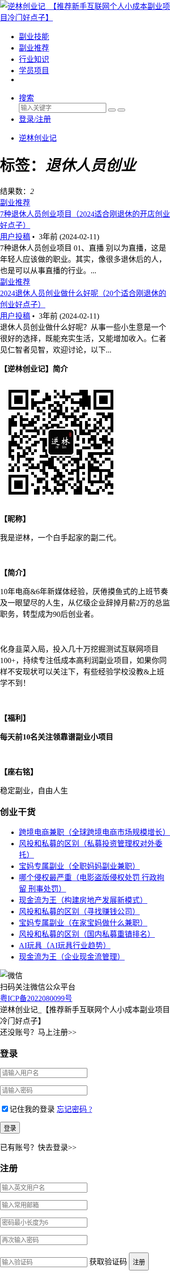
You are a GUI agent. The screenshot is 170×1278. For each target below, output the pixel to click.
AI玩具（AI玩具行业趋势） (64, 946)
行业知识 (34, 59)
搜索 (26, 98)
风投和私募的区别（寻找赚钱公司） (79, 912)
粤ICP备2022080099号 (36, 998)
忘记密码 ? (74, 1109)
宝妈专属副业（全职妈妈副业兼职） (79, 866)
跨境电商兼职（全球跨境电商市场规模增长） (94, 832)
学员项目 (34, 71)
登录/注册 (35, 119)
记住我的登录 (32, 1109)
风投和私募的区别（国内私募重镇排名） (87, 934)
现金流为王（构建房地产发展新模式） (83, 900)
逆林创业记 (38, 138)
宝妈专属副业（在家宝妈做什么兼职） (83, 923)
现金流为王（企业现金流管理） (72, 957)
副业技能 (34, 37)
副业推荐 (34, 48)
